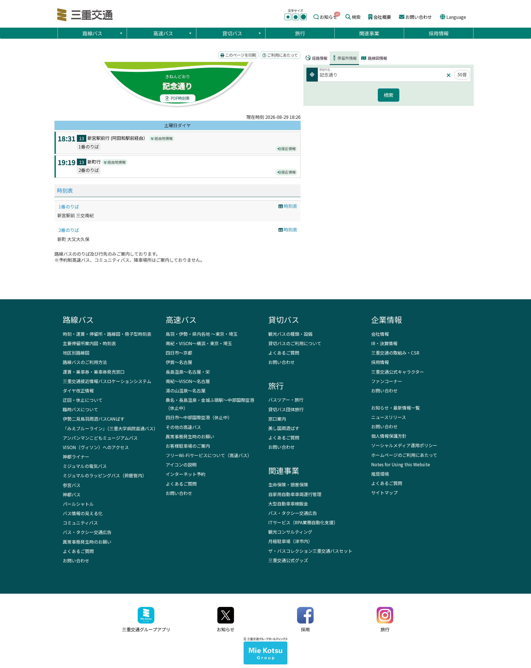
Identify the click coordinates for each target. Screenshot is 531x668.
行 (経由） (126, 138)
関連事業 (369, 33)
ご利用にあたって (282, 55)
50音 (462, 74)
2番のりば (69, 230)
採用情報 (439, 33)
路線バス (92, 33)
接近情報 (288, 148)
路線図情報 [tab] (377, 58)
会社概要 (382, 17)
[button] (120, 33)
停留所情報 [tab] (347, 58)
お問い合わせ (418, 17)
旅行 (300, 33)
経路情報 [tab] (319, 58)
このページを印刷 (240, 55)
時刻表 (65, 190)
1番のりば (69, 206)
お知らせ (328, 17)
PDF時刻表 (180, 98)
